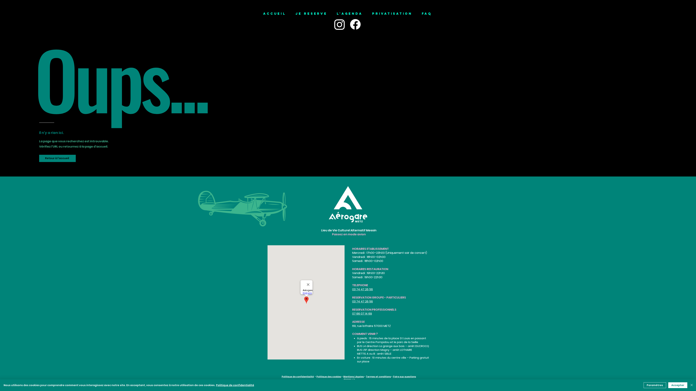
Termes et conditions (378, 376)
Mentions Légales (353, 376)
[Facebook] (355, 24)
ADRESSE (358, 322)
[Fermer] (691, 385)
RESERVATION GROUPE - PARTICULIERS (379, 297)
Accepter (677, 385)
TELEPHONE (360, 285)
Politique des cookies (328, 376)
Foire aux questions (404, 376)
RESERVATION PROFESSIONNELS (374, 310)
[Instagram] (340, 24)
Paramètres (655, 385)
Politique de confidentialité (298, 376)
